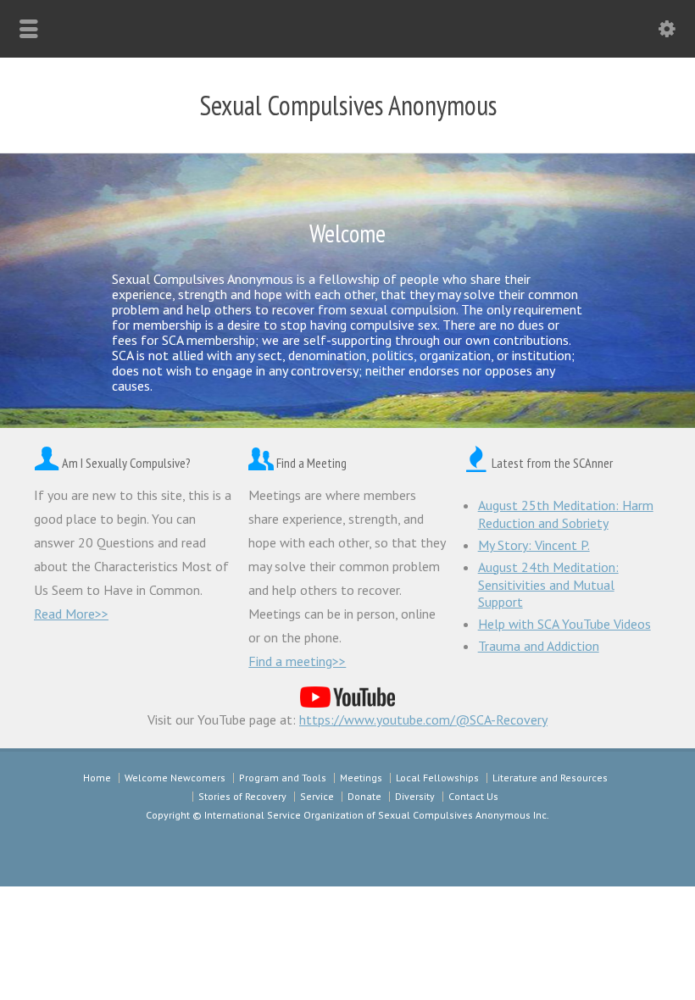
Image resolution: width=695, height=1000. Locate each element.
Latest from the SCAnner (552, 462)
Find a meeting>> (297, 661)
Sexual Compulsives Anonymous (348, 105)
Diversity (415, 796)
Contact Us (473, 796)
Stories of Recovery (242, 796)
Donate (364, 796)
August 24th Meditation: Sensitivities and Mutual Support (548, 584)
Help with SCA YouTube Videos (564, 623)
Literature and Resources (550, 777)
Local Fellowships (437, 777)
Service (317, 796)
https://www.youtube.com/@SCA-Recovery (423, 719)
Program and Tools (282, 777)
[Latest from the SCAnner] (476, 462)
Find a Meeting (311, 462)
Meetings (361, 777)
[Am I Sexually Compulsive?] (46, 462)
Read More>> (71, 613)
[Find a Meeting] (261, 462)
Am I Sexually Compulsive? (126, 462)
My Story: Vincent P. (534, 544)
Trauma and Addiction (538, 645)
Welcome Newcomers (175, 777)
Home (97, 777)
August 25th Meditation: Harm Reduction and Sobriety (565, 514)
